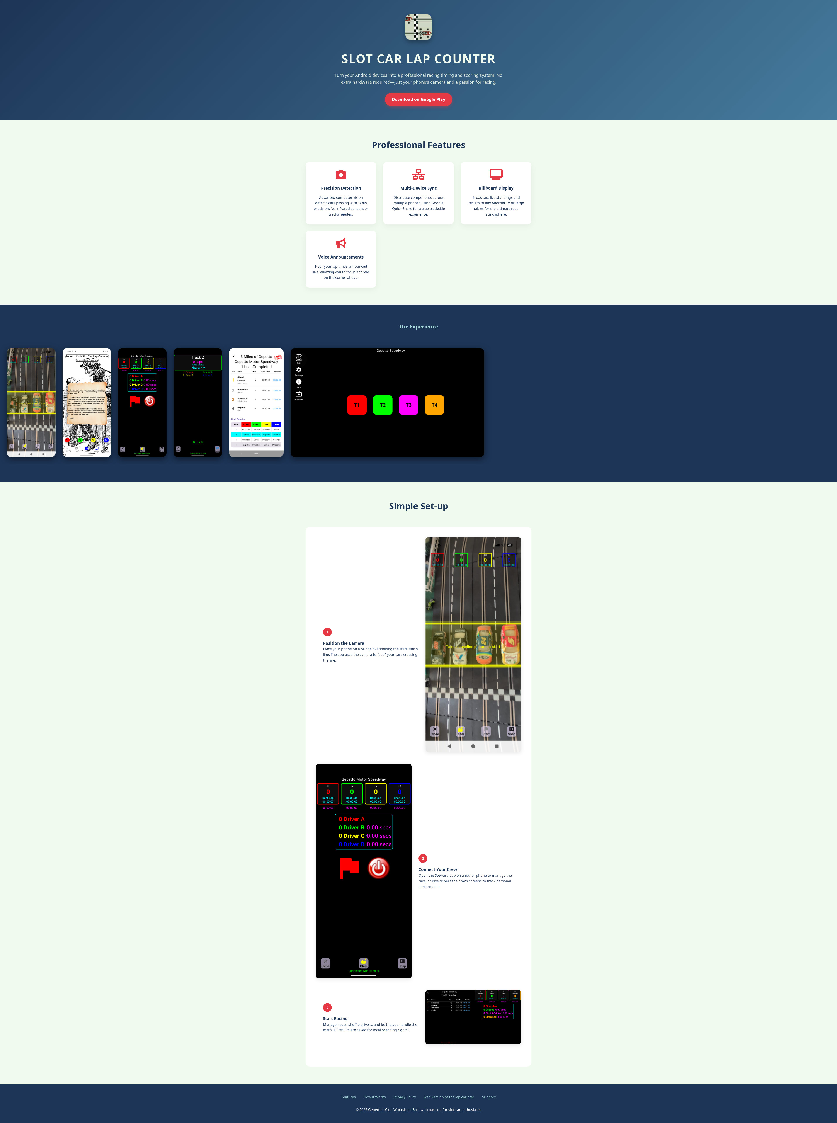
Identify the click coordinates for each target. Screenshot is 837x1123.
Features (348, 1097)
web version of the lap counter (449, 1097)
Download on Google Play (418, 99)
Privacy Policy (405, 1097)
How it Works (375, 1097)
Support (489, 1097)
